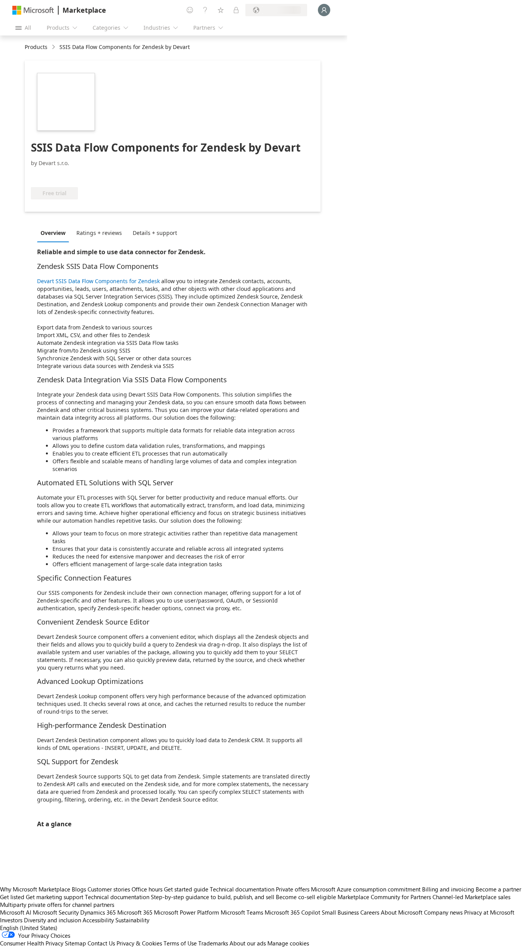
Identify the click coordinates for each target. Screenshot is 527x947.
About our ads (248, 943)
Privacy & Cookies (139, 943)
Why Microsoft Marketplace (35, 889)
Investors (11, 920)
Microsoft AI (15, 912)
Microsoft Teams (242, 912)
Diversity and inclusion (52, 920)
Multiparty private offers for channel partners (57, 904)
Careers (369, 912)
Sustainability (132, 920)
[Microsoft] (33, 10)
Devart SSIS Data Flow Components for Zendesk (98, 281)
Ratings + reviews (99, 232)
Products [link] (36, 47)
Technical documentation (242, 889)
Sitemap (75, 943)
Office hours (147, 889)
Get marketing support (54, 897)
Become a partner (498, 889)
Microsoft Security (56, 912)
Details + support (155, 232)
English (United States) (28, 928)
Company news (443, 912)
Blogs (79, 889)
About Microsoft (401, 912)
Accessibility (98, 920)
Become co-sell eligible (306, 897)
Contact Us (101, 943)
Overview (53, 232)
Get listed (12, 897)
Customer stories (109, 889)
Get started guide (186, 889)
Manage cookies (288, 943)
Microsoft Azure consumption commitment (366, 889)
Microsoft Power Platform (186, 912)
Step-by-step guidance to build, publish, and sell (212, 897)
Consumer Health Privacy (31, 943)
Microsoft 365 (134, 912)
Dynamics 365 (98, 912)
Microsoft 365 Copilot (292, 912)
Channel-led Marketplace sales (471, 897)
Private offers (292, 889)
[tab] (55, 232)
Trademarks (213, 943)
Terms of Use (180, 943)
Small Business (340, 912)
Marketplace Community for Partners (384, 897)
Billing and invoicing (448, 889)
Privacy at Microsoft (489, 912)
